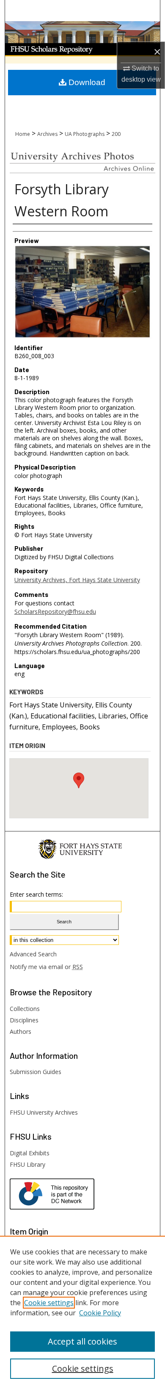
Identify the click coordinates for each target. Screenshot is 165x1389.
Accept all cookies (82, 1341)
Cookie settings (49, 1302)
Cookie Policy (100, 1312)
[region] (82, 1312)
